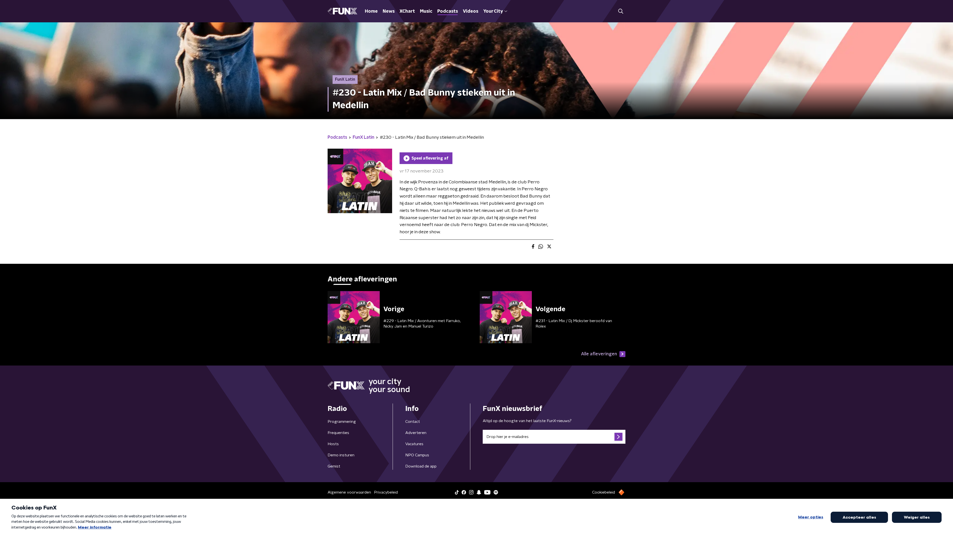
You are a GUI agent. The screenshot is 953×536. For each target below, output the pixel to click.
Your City (493, 11)
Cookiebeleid (603, 492)
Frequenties (338, 433)
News (389, 11)
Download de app (421, 466)
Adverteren (415, 433)
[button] (620, 11)
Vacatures (414, 444)
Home (371, 11)
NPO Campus (417, 455)
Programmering (342, 422)
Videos (470, 11)
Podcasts (447, 11)
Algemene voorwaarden (349, 492)
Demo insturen (341, 455)
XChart (407, 11)
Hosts (333, 444)
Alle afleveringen (599, 354)
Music (426, 11)
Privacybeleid (386, 492)
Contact (412, 422)
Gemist (334, 466)
